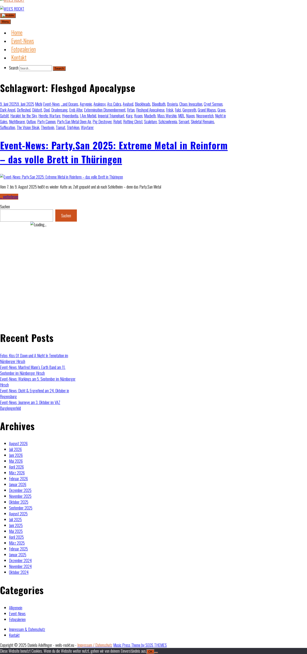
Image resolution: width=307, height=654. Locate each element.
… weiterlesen (9, 197)
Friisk (169, 110)
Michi (38, 104)
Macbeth (150, 116)
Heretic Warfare (49, 116)
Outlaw (31, 121)
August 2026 (18, 443)
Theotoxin (47, 127)
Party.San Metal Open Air (74, 121)
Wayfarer (87, 127)
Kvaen (138, 116)
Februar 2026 (18, 478)
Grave (221, 110)
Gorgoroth (189, 110)
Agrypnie (86, 104)
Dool (47, 110)
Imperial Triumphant (111, 116)
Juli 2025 (15, 519)
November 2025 (20, 496)
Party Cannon (46, 121)
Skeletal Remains (202, 121)
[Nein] (156, 652)
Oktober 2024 (19, 572)
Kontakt (14, 635)
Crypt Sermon (213, 104)
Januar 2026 (17, 484)
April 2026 (16, 467)
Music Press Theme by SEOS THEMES (140, 645)
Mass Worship (167, 116)
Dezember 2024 (20, 560)
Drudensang (59, 110)
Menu (5, 21)
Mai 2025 (16, 531)
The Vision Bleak (28, 127)
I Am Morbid (88, 116)
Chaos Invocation (190, 104)
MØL (181, 116)
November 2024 (20, 566)
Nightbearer (17, 121)
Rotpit (117, 121)
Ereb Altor (75, 110)
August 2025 (18, 514)
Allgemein (15, 608)
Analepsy (99, 104)
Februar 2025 (18, 549)
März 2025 (17, 543)
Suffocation (7, 127)
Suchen (5, 206)
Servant (184, 121)
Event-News (51, 104)
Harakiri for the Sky (23, 116)
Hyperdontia (70, 116)
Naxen (190, 116)
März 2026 (17, 473)
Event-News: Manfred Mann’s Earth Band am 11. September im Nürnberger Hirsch (32, 370)
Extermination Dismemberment (104, 110)
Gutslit (4, 116)
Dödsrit (37, 110)
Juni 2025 (16, 525)
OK (150, 651)
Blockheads (142, 104)
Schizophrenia (167, 121)
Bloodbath (158, 104)
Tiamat (60, 127)
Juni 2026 (16, 455)
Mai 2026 (16, 461)
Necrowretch (205, 116)
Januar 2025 (17, 554)
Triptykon (73, 127)
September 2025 (20, 508)
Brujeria (172, 104)
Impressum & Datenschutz (27, 629)
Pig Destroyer (102, 121)
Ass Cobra (114, 104)
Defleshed (24, 110)
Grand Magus (207, 110)
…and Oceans (69, 104)
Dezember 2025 (20, 490)
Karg (129, 116)
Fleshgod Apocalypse (150, 110)
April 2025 (16, 537)
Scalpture (150, 121)
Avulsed (128, 104)
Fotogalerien (17, 619)
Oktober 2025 (18, 502)
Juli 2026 (15, 449)
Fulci (178, 110)
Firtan (131, 110)
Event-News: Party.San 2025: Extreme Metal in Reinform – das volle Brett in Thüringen (114, 152)
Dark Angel (7, 110)
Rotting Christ (132, 121)
